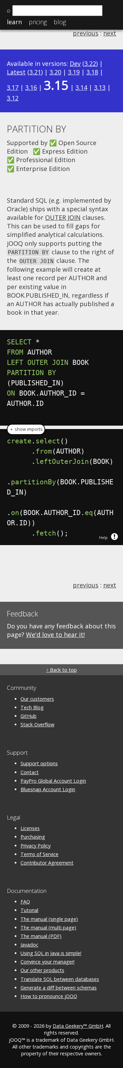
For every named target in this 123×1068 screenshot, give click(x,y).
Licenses (30, 828)
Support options (39, 763)
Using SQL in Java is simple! (50, 953)
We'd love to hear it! (55, 634)
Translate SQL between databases (59, 979)
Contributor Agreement (46, 862)
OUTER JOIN (63, 217)
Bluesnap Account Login (47, 789)
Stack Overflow (37, 724)
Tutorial (29, 910)
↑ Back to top (61, 670)
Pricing (38, 22)
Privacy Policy (35, 845)
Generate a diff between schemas (58, 987)
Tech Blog (32, 707)
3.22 (90, 63)
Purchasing (32, 837)
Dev (75, 63)
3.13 (100, 87)
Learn (14, 22)
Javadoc (29, 944)
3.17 (12, 87)
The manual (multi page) (48, 927)
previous (85, 33)
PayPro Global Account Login (53, 781)
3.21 (35, 72)
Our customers (37, 699)
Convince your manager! (47, 961)
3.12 (12, 98)
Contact (29, 772)
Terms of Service (39, 854)
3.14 (81, 87)
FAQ (25, 901)
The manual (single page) (49, 919)
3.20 (55, 72)
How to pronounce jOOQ (48, 996)
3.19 (74, 72)
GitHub (28, 716)
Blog (60, 22)
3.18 (92, 72)
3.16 (31, 87)
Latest (16, 72)
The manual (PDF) (41, 936)
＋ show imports (26, 429)
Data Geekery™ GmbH (78, 1026)
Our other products (42, 970)
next (109, 33)
